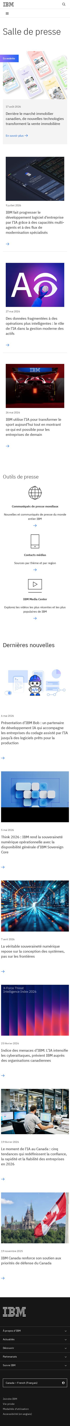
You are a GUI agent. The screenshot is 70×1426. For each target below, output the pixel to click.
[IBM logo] (10, 4)
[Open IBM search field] (64, 4)
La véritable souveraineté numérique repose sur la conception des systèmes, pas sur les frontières (33, 951)
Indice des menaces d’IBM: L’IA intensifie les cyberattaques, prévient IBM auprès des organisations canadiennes (34, 1055)
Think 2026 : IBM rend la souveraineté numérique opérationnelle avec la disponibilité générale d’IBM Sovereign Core (32, 844)
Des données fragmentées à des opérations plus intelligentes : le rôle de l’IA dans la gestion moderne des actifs (35, 326)
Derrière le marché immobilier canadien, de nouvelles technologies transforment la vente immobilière (35, 118)
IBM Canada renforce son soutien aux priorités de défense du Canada (31, 1260)
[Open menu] (7, 13)
